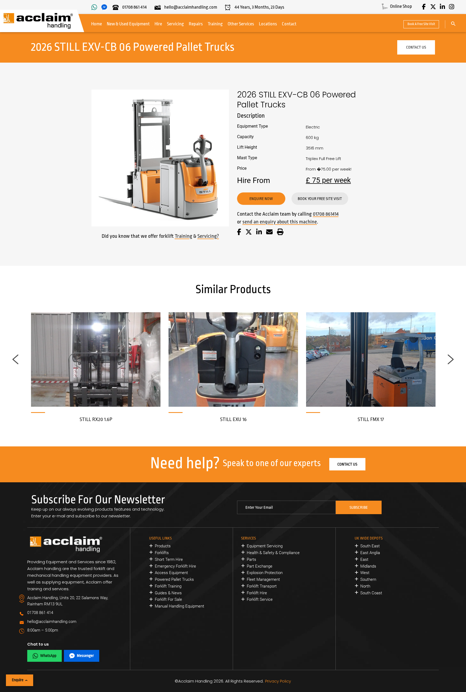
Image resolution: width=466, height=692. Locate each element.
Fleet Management (263, 579)
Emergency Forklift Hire (175, 566)
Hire (158, 23)
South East (370, 546)
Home (96, 23)
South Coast (371, 593)
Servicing (175, 23)
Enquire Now (261, 198)
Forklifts (162, 552)
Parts (251, 559)
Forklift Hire (257, 593)
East (364, 559)
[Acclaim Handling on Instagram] (451, 7)
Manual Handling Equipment (179, 606)
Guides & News (168, 593)
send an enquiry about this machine (279, 222)
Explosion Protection (265, 572)
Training (215, 23)
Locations (268, 23)
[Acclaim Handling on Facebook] (424, 7)
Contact (289, 23)
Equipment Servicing (265, 546)
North (365, 586)
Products (163, 546)
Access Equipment (171, 572)
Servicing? (208, 236)
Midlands (368, 566)
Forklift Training (168, 586)
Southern (368, 579)
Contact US (416, 47)
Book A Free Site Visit (421, 24)
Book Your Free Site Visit (320, 198)
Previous (15, 359)
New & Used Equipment (128, 23)
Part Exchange (259, 566)
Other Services (241, 23)
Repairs (196, 23)
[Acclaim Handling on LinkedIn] (442, 7)
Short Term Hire (169, 559)
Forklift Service (260, 599)
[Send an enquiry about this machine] (269, 232)
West (364, 572)
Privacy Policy (278, 681)
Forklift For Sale (168, 599)
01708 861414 (325, 214)
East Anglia (370, 552)
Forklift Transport (262, 586)
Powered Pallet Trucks (174, 579)
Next (451, 359)
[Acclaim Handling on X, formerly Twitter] (433, 7)
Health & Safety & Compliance (273, 552)
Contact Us (347, 464)
